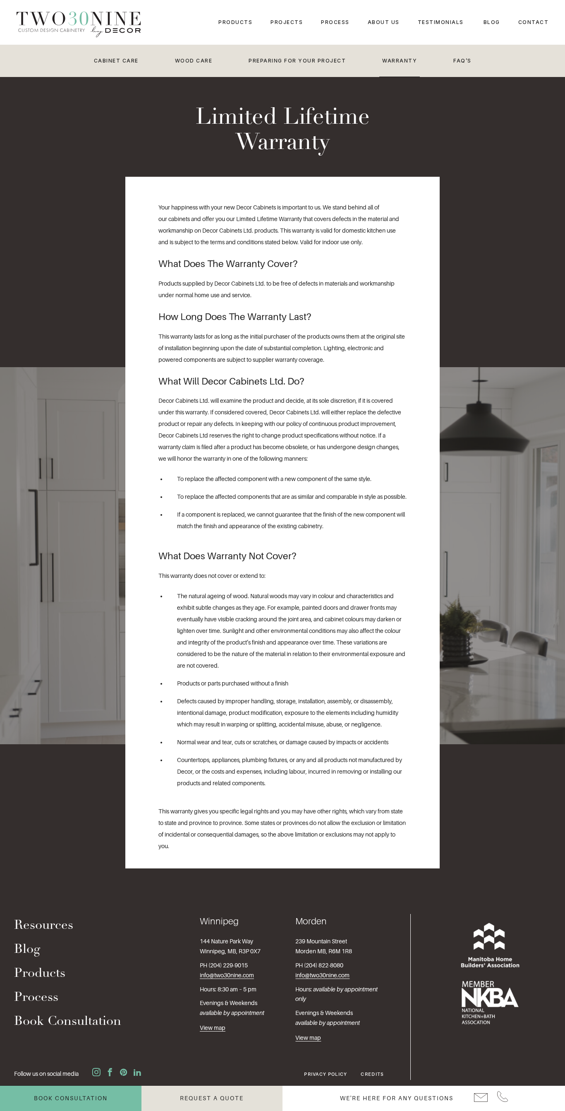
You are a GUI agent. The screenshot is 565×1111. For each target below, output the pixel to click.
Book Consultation (67, 1021)
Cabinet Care (116, 61)
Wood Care (194, 61)
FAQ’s (462, 61)
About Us (384, 22)
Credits (372, 1074)
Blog (492, 22)
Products (235, 22)
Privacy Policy (325, 1074)
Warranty (399, 61)
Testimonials (441, 22)
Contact (533, 22)
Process (335, 22)
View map (212, 1027)
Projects (287, 22)
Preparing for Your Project (297, 61)
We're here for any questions (396, 1098)
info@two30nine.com (227, 975)
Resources (43, 925)
